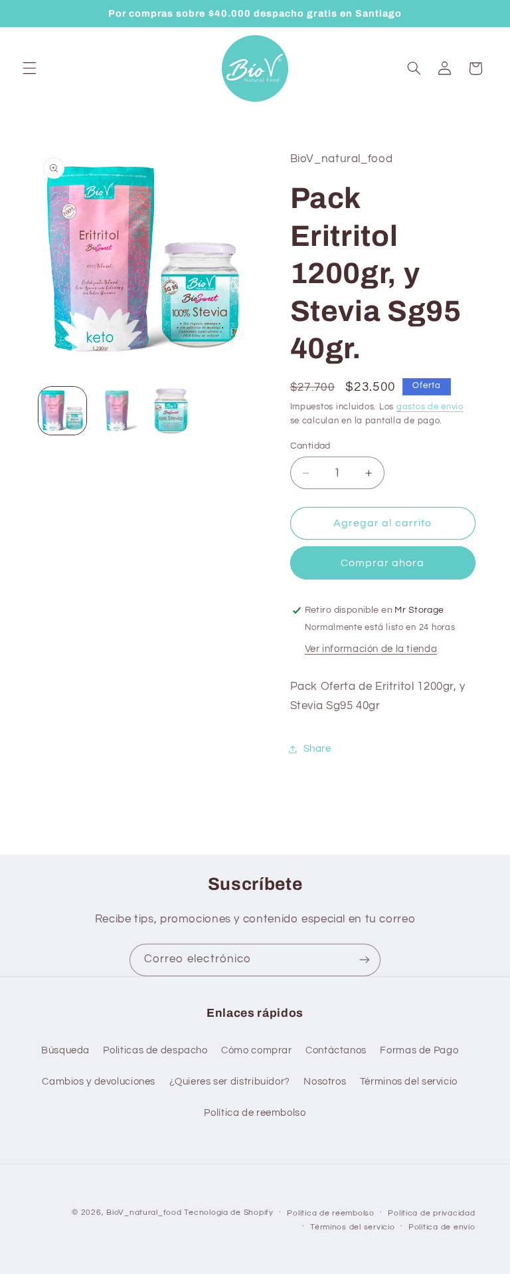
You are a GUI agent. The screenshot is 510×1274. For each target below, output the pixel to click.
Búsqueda (65, 1050)
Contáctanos (336, 1050)
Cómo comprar (256, 1050)
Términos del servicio (409, 1082)
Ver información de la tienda (371, 649)
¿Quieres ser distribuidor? (229, 1082)
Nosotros (324, 1082)
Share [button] (317, 749)
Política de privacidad (431, 1213)
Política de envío (441, 1227)
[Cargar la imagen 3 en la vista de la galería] (171, 411)
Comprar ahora (383, 563)
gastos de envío (430, 407)
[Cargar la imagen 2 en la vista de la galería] (117, 411)
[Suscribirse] (364, 960)
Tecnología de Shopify (228, 1212)
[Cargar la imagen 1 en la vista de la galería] (62, 411)
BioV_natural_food (144, 1212)
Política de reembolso (254, 1113)
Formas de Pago (419, 1050)
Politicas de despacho (155, 1050)
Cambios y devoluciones (98, 1082)
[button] (29, 68)
